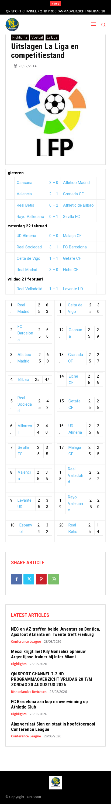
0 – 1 (53, 216)
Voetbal (37, 37)
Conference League (26, 641)
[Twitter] (28, 579)
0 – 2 (53, 205)
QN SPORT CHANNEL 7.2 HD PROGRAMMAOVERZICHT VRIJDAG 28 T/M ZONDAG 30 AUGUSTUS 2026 (51, 679)
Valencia (24, 193)
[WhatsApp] (53, 579)
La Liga (52, 37)
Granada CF (73, 193)
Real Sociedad (29, 247)
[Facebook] (16, 579)
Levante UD (73, 288)
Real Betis (25, 205)
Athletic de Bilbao (78, 205)
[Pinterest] (41, 579)
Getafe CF (72, 258)
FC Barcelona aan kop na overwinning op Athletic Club (49, 704)
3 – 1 (53, 247)
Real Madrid (27, 269)
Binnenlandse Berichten (29, 691)
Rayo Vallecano (30, 216)
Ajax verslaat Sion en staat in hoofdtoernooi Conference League (53, 726)
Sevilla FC (71, 216)
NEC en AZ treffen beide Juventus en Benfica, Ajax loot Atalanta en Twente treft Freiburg (55, 631)
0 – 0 (53, 235)
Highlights (19, 37)
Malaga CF (72, 235)
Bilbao (23, 379)
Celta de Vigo (28, 258)
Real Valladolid (29, 288)
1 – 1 (53, 258)
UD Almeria (26, 235)
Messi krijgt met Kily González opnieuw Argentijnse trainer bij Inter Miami (48, 654)
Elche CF (70, 269)
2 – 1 (53, 193)
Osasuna (24, 182)
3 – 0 (53, 182)
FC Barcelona (75, 247)
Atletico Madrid (76, 182)
